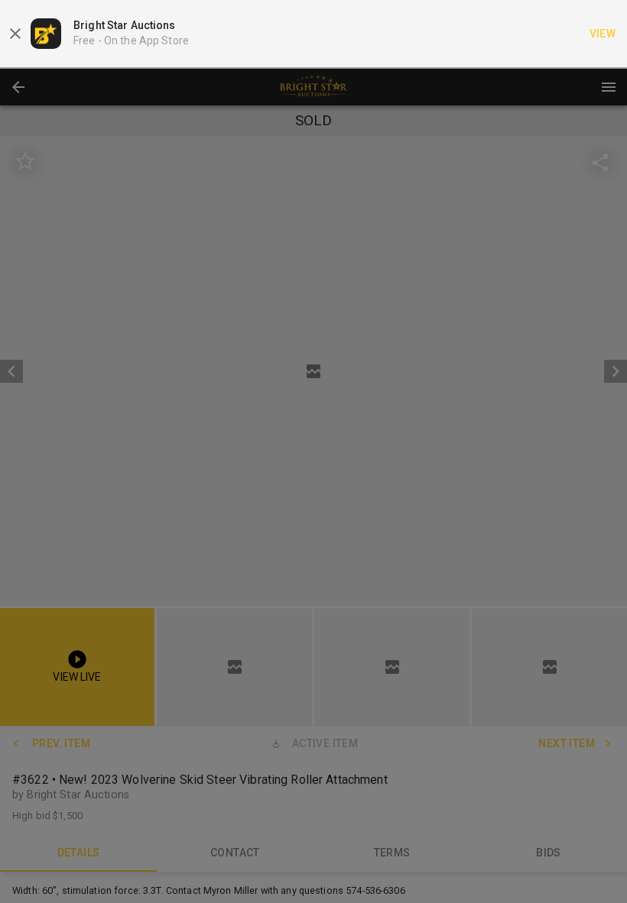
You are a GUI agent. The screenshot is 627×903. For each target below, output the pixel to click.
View (603, 34)
